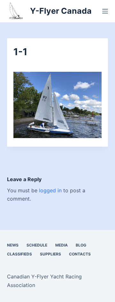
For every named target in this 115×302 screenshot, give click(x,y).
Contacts (80, 254)
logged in (50, 190)
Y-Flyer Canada (61, 11)
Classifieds (19, 254)
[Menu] (105, 11)
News (13, 245)
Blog (81, 245)
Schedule (37, 245)
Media (61, 245)
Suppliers (50, 254)
